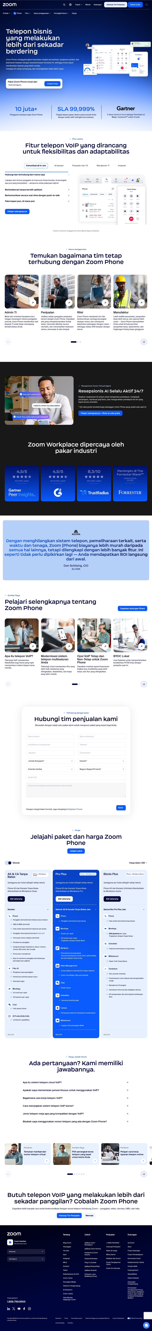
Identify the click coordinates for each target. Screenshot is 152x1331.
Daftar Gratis (135, 5)
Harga (74, 13)
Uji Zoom (131, 1243)
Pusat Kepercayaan (76, 1318)
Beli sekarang (17, 900)
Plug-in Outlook (90, 1262)
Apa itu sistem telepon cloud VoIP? (42, 1082)
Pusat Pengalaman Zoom (113, 1263)
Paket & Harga (111, 1251)
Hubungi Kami (133, 1270)
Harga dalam (137, 863)
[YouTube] (19, 1308)
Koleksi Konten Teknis (136, 1262)
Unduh (87, 1234)
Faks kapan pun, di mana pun (20, 201)
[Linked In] (8, 1308)
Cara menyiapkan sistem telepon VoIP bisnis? (48, 1105)
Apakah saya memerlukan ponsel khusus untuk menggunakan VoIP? (61, 1090)
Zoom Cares (67, 1278)
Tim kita (66, 1251)
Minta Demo (110, 1254)
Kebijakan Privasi (74, 809)
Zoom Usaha (68, 1294)
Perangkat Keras (60, 13)
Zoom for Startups (113, 1268)
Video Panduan (133, 1278)
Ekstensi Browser (91, 1258)
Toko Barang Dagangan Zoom (69, 1298)
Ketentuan (58, 1318)
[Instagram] (29, 1308)
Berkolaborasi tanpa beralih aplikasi (23, 180)
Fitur (27, 13)
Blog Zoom (67, 1243)
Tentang (66, 1234)
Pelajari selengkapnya (18, 212)
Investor (66, 1266)
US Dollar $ (13, 1259)
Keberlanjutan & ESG (71, 1274)
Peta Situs (70, 1323)
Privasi (66, 1318)
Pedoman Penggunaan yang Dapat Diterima (97, 1318)
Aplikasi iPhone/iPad (92, 1266)
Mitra (65, 1262)
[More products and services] (146, 4)
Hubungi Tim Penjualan (116, 5)
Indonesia (12, 1252)
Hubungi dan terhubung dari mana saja (25, 174)
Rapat (77, 5)
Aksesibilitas (132, 1274)
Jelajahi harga (53, 84)
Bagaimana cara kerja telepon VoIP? (42, 1098)
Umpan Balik (132, 1266)
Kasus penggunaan (41, 13)
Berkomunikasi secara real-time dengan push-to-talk (32, 195)
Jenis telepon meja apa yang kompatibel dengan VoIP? (53, 1113)
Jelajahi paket (77, 852)
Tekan (65, 1270)
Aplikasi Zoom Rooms (93, 1249)
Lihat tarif (40, 933)
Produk (5, 13)
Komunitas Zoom (134, 1258)
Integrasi (66, 1258)
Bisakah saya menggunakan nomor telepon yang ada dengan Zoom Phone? (65, 1121)
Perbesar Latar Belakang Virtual (91, 1275)
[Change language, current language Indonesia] (70, 4)
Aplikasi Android (90, 1270)
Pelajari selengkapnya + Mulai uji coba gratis (101, 414)
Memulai (89, 1216)
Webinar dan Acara (113, 1258)
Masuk (87, 5)
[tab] (36, 165)
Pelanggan (67, 1247)
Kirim (120, 807)
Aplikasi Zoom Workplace (90, 1244)
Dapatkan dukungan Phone (133, 609)
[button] (143, 341)
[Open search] (64, 4)
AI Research (67, 1290)
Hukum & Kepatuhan (118, 1318)
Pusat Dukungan (134, 1251)
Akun (129, 1247)
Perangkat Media (69, 1282)
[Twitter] (13, 1308)
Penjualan (110, 1234)
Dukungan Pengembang (133, 1283)
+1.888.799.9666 (112, 1243)
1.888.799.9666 (16, 1301)
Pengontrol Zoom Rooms (91, 1254)
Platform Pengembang (71, 1286)
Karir (65, 1254)
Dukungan (98, 5)
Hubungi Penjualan (113, 1247)
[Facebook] (24, 1308)
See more (11, 1034)
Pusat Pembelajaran (135, 1254)
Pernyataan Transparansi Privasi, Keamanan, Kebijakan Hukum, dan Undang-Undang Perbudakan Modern (136, 1293)
